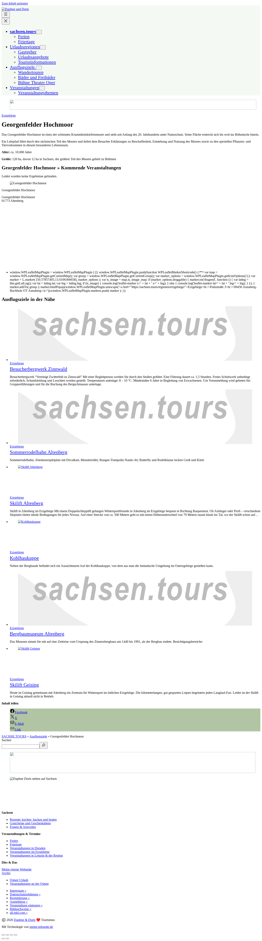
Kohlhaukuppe (24, 558)
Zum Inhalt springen (15, 3)
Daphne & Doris (24, 920)
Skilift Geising (24, 684)
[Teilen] (7, 934)
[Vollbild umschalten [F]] (11, 934)
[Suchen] (44, 745)
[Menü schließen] (6, 21)
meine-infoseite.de (41, 927)
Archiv (6, 873)
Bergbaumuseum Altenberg (37, 633)
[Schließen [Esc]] (3, 934)
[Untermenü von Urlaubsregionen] (43, 47)
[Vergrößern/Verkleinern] (15, 934)
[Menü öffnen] (6, 14)
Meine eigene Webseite (17, 869)
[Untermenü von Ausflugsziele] (39, 68)
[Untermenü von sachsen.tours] (39, 32)
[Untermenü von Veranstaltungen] (42, 88)
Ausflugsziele (38, 736)
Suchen (6, 740)
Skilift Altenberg (26, 503)
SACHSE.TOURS (14, 736)
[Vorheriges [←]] (3, 938)
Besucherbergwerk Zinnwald (38, 369)
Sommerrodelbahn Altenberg (38, 452)
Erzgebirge (9, 115)
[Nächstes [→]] (7, 938)
